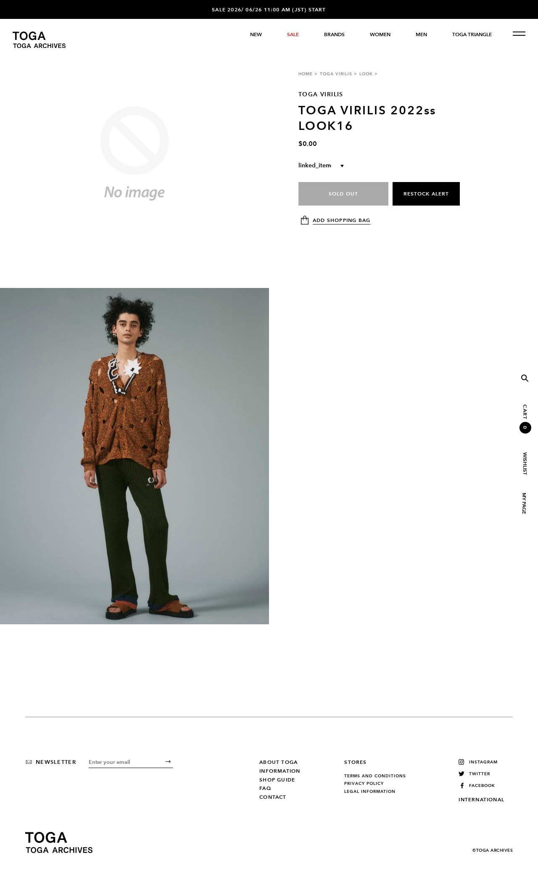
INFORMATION (279, 771)
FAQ (265, 788)
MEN (421, 34)
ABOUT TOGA (278, 762)
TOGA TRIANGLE (472, 34)
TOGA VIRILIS (336, 74)
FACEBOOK (482, 785)
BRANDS (334, 34)
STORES (355, 762)
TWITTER (479, 773)
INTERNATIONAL (481, 800)
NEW (256, 34)
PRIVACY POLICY (364, 783)
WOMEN (380, 34)
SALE (293, 34)
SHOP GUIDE (277, 780)
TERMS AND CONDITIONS (375, 776)
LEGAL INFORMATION (370, 791)
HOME (305, 74)
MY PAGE (524, 503)
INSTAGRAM (483, 762)
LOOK (366, 74)
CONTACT (272, 797)
